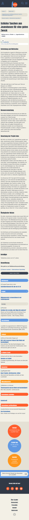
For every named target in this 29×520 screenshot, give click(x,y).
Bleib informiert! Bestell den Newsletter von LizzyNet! (12, 474)
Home (3, 11)
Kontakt (14, 508)
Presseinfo (14, 505)
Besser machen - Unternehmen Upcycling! (11, 18)
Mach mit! (11, 11)
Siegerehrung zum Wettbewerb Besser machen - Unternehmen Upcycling (12, 15)
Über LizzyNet (14, 500)
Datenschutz (14, 502)
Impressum (14, 510)
